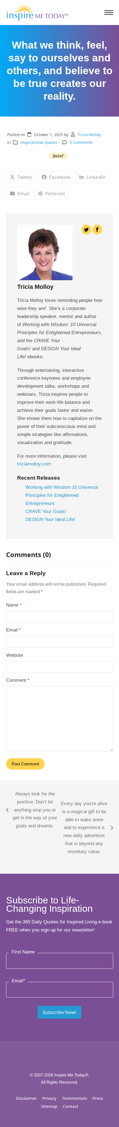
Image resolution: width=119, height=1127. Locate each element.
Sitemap (49, 1106)
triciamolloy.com (34, 464)
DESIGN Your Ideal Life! (50, 519)
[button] (108, 12)
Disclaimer (26, 1098)
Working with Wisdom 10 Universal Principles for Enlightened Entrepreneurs (61, 495)
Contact (70, 1106)
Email (13, 630)
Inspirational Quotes (39, 142)
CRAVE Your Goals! (45, 511)
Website (14, 655)
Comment (17, 680)
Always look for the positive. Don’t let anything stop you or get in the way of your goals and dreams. (31, 810)
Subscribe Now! (59, 1012)
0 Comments (81, 142)
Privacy (49, 1098)
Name (14, 605)
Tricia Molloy (89, 134)
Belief (58, 156)
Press (97, 1098)
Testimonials (74, 1098)
